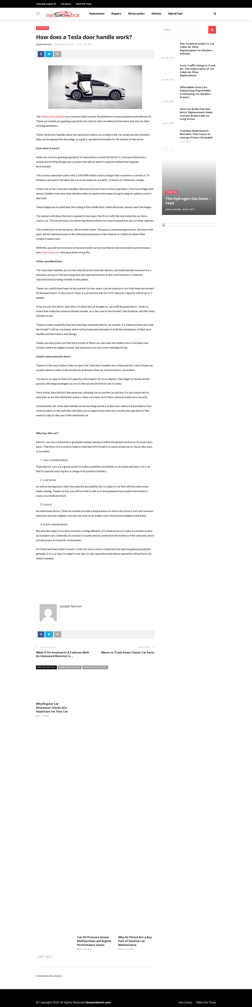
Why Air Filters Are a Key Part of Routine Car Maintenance (135, 941)
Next (48, 956)
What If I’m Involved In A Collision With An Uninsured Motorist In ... (62, 654)
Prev (41, 956)
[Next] (170, 149)
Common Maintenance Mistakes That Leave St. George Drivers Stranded (196, 134)
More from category (95, 667)
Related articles (46, 667)
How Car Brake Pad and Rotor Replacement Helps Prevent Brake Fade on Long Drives (196, 114)
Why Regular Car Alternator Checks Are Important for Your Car (52, 707)
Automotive (97, 13)
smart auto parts (50, 252)
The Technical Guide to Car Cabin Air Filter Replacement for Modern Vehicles (197, 48)
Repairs (116, 13)
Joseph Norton (43, 44)
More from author (69, 667)
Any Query (66, 4)
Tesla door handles (53, 116)
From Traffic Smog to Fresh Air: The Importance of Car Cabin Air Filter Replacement (197, 70)
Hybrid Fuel (175, 13)
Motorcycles (136, 13)
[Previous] (164, 149)
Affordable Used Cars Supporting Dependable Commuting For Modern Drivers (195, 92)
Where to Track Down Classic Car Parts (127, 652)
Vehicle (156, 13)
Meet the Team (83, 4)
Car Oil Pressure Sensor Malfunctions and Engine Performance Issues (94, 941)
